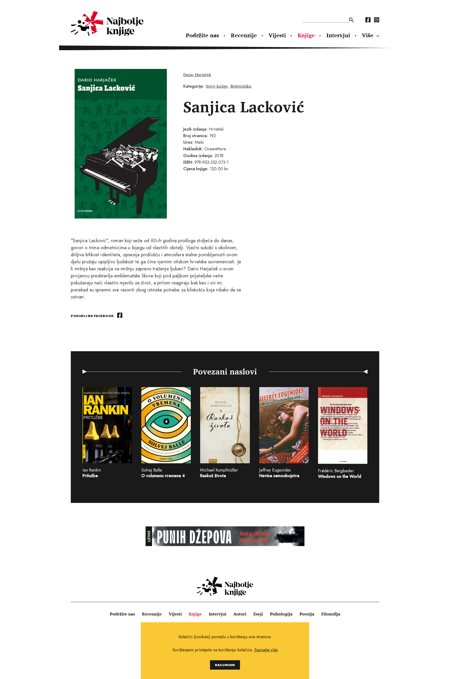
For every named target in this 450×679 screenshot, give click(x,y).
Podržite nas (202, 35)
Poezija (307, 613)
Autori (239, 613)
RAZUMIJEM (225, 665)
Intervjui (338, 35)
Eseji (258, 613)
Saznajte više (266, 650)
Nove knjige (217, 86)
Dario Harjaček (197, 74)
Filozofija (330, 613)
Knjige (306, 35)
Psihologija (281, 613)
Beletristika (240, 86)
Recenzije (244, 35)
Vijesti (277, 35)
